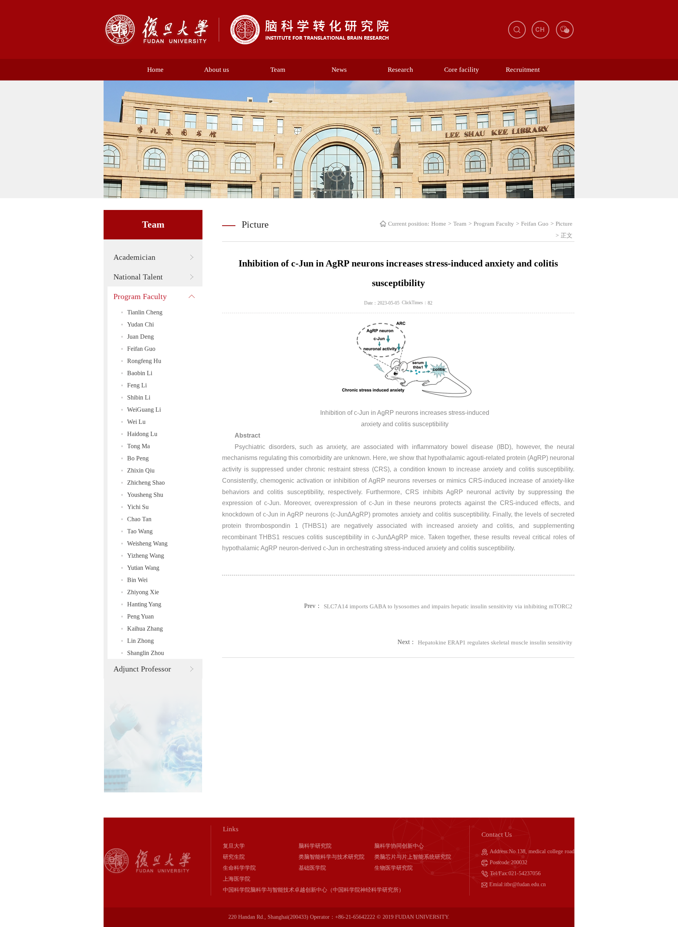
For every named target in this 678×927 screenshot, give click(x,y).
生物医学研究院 (393, 868)
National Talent (138, 276)
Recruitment (523, 69)
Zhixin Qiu (141, 470)
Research (400, 69)
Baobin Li (139, 373)
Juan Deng (140, 336)
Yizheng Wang (145, 555)
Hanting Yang (144, 604)
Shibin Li (138, 397)
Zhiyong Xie (143, 592)
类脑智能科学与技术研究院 (332, 857)
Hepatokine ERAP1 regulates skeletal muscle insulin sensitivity (495, 642)
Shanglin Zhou (145, 653)
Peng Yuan (140, 616)
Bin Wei (137, 580)
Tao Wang (140, 531)
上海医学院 (236, 879)
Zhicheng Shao (146, 482)
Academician (134, 257)
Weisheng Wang (147, 543)
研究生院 (234, 857)
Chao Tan (139, 519)
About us (216, 69)
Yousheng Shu (145, 494)
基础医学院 (312, 868)
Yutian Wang (143, 567)
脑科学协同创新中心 (399, 846)
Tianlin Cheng (144, 312)
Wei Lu (136, 421)
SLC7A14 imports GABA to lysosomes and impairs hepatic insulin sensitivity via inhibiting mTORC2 (448, 606)
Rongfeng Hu (144, 361)
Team (277, 69)
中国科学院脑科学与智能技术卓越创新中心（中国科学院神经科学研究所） (313, 890)
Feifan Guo (141, 348)
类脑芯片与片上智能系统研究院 (412, 857)
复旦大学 (234, 846)
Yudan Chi (140, 324)
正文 (566, 235)
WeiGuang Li (144, 409)
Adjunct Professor (142, 668)
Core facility (461, 69)
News (339, 69)
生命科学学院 (239, 868)
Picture (564, 224)
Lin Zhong (140, 640)
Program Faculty (140, 296)
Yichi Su (138, 507)
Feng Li (137, 385)
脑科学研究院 (315, 846)
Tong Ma (138, 446)
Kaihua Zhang (145, 628)
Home (155, 69)
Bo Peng (138, 458)
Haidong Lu (142, 434)
